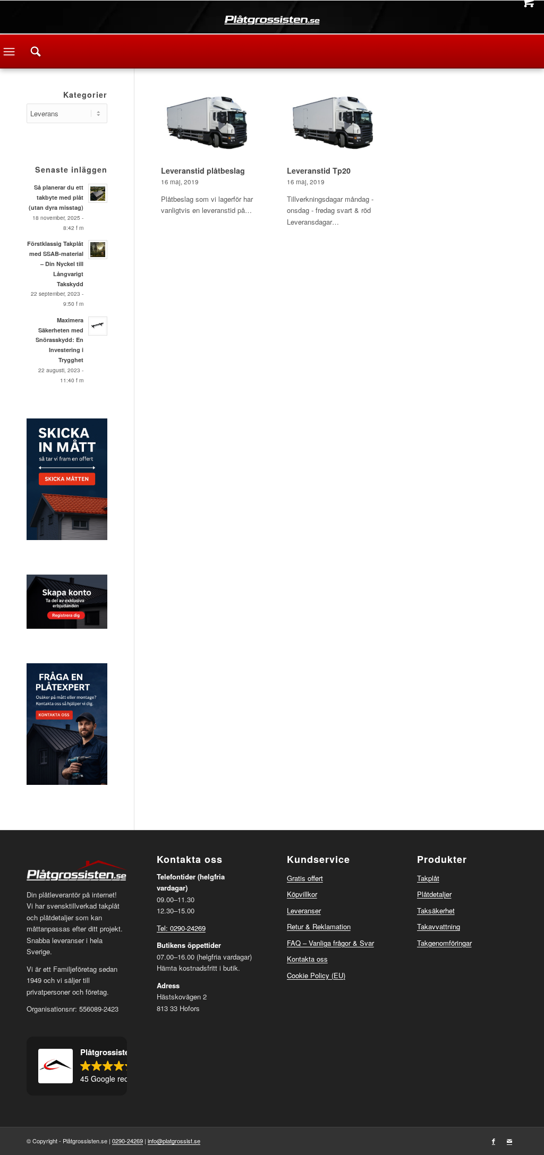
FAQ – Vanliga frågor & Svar (330, 943)
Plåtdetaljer (434, 894)
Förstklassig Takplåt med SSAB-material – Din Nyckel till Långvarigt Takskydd (55, 263)
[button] (77, 1066)
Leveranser (304, 910)
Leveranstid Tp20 (319, 170)
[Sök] (35, 52)
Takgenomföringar (444, 943)
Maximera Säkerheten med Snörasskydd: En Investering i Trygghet (59, 340)
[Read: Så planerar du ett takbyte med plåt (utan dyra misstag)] (97, 193)
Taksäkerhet (436, 910)
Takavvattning (438, 926)
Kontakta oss (307, 959)
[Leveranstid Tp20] (339, 126)
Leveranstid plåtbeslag (203, 170)
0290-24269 (127, 1140)
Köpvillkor (302, 894)
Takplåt (428, 878)
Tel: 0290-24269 (181, 928)
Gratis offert (305, 878)
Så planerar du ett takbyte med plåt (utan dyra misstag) (56, 197)
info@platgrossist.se (174, 1140)
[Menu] (9, 51)
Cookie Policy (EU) (316, 975)
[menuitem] (35, 52)
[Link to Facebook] (494, 1141)
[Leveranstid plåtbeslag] (213, 126)
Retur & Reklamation (319, 926)
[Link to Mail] (509, 1141)
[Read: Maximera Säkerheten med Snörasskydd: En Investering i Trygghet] (97, 326)
